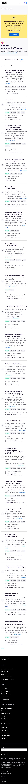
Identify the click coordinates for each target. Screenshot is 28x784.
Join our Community (7, 677)
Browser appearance (17, 115)
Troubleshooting (16, 353)
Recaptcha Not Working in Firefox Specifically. (12, 187)
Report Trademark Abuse (8, 669)
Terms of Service (6, 773)
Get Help (3, 738)
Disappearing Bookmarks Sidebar (14, 509)
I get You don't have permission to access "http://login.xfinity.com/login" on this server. (14, 451)
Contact (3, 781)
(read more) (8, 83)
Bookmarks (15, 524)
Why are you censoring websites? (14, 275)
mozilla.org (4, 771)
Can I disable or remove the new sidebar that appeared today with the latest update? (13, 127)
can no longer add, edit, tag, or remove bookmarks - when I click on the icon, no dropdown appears (15, 622)
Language (3, 747)
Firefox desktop (5, 691)
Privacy (3, 776)
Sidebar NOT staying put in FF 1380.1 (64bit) (11, 244)
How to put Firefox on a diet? (13, 420)
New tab (14, 583)
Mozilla (5, 659)
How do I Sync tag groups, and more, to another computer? (13, 482)
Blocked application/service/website (16, 294)
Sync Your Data (5, 735)
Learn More (14, 34)
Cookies (3, 779)
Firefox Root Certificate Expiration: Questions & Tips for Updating (15, 71)
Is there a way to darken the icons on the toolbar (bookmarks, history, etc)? (16, 305)
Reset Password (6, 733)
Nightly (3, 716)
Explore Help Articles (7, 679)
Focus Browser (5, 699)
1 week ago (20, 298)
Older (2, 648)
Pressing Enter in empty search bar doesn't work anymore (14, 335)
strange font (8, 100)
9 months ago (17, 119)
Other (13, 204)
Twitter (3, 674)
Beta (2, 710)
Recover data (15, 381)
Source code (4, 671)
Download (4, 688)
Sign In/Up (4, 727)
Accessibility (15, 324)
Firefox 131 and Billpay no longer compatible (11, 535)
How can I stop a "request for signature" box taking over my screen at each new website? (13, 214)
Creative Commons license (11, 766)
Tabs (13, 613)
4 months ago (17, 237)
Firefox (8, 89)
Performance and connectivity (14, 556)
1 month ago (21, 587)
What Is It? (4, 730)
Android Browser (6, 694)
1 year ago (15, 93)
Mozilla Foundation (13, 759)
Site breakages (16, 233)
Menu (22, 3)
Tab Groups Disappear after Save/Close (11, 594)
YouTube (4, 754)
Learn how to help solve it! (9, 53)
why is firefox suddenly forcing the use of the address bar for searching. (15, 567)
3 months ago (19, 644)
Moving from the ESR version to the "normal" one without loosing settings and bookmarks (14, 393)
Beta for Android (6, 713)
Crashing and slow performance (15, 438)
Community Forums (7, 9)
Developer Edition (6, 708)
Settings (14, 149)
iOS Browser (4, 696)
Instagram (7, 754)
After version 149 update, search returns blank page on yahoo (14, 160)
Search (19, 3)
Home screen (15, 176)
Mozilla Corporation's (10, 758)
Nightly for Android (6, 719)
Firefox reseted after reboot (13, 364)
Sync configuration (17, 498)
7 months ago (19, 442)
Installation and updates (18, 89)
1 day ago (15, 180)
